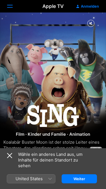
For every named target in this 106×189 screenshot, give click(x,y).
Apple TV (53, 6)
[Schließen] (9, 155)
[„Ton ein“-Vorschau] (91, 23)
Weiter (79, 179)
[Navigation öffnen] (13, 6)
